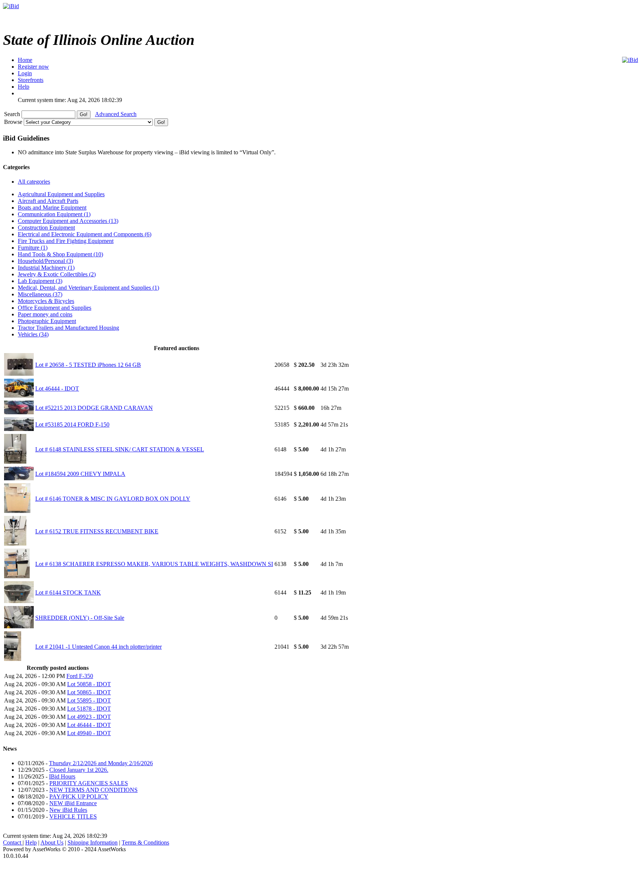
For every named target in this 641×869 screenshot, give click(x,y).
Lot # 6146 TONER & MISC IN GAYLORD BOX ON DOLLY (112, 499)
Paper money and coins (45, 314)
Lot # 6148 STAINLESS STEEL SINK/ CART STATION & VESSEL (119, 449)
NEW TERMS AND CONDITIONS (93, 790)
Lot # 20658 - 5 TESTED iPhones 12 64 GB (88, 365)
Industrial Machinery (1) (46, 267)
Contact (13, 842)
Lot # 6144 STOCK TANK (68, 592)
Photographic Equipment (47, 321)
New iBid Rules (68, 810)
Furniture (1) (32, 247)
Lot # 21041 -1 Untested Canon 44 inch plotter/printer (98, 646)
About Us (51, 842)
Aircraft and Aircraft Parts (48, 201)
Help (31, 842)
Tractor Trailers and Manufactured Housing (68, 328)
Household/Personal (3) (45, 261)
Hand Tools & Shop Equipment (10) (60, 254)
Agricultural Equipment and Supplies (61, 194)
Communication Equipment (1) (54, 214)
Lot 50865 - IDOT (89, 692)
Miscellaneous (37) (40, 294)
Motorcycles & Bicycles (46, 301)
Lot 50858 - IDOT (89, 684)
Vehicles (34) (33, 334)
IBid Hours (62, 776)
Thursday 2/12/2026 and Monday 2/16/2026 (101, 763)
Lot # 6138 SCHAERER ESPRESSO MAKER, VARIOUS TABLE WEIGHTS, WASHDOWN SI (154, 564)
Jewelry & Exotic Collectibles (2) (57, 274)
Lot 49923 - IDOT (89, 717)
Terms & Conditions (145, 842)
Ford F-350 (79, 676)
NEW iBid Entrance (73, 803)
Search (13, 114)
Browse (14, 122)
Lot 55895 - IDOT (89, 700)
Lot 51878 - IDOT (89, 708)
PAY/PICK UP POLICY (78, 796)
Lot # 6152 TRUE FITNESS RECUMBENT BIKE (96, 531)
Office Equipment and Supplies (54, 308)
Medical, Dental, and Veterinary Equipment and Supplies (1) (88, 287)
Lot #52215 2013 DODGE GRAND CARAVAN (94, 408)
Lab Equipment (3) (40, 281)
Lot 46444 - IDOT (57, 388)
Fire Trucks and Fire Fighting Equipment (66, 241)
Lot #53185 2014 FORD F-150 (72, 424)
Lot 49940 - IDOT (89, 733)
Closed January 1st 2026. (78, 770)
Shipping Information (93, 842)
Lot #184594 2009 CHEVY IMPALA (80, 474)
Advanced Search (116, 114)
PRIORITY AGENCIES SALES (88, 783)
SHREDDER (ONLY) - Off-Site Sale (79, 618)
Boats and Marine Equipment (52, 207)
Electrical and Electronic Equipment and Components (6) (84, 234)
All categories (34, 181)
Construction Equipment (46, 227)
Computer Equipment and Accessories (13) (68, 221)
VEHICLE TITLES (73, 816)
